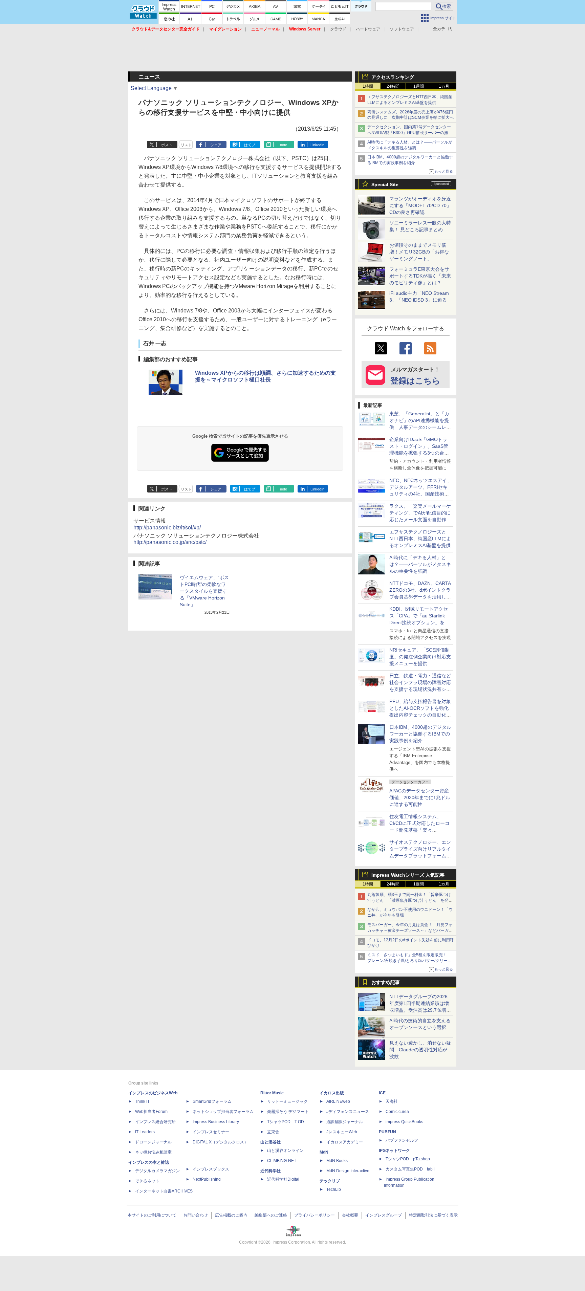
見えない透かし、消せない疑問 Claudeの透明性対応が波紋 (420, 1049)
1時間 (368, 86)
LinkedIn (317, 145)
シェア (215, 145)
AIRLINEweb (338, 1101)
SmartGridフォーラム (212, 1101)
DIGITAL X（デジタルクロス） (220, 1142)
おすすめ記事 (385, 982)
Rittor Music (272, 1093)
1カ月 (444, 86)
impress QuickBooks (404, 1121)
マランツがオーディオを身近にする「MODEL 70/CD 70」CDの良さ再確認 (420, 205)
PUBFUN (387, 1132)
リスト (186, 145)
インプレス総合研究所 (155, 1121)
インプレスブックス (211, 1169)
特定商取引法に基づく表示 (433, 1215)
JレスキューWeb (341, 1132)
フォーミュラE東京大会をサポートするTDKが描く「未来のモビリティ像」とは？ (420, 275)
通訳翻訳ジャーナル (344, 1121)
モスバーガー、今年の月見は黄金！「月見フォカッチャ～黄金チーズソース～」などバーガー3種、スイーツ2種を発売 (410, 930)
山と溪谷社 (270, 1142)
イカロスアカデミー (344, 1142)
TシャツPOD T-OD (285, 1121)
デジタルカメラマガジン (157, 1170)
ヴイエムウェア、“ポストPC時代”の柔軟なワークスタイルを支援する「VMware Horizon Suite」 (204, 591)
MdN (324, 1152)
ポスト (166, 145)
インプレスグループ (383, 1215)
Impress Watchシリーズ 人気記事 (408, 875)
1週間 (418, 86)
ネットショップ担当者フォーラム (223, 1111)
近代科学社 (270, 1170)
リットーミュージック (287, 1101)
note (283, 145)
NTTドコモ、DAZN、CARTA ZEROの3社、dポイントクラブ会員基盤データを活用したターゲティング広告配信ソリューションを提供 (420, 597)
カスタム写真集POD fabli (410, 1169)
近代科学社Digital (283, 1179)
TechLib (333, 1189)
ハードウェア (368, 29)
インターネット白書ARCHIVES (164, 1191)
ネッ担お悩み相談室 (153, 1152)
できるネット (147, 1181)
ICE (382, 1093)
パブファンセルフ (402, 1140)
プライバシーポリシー (314, 1215)
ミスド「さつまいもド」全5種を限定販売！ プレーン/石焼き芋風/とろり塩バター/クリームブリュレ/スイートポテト (409, 961)
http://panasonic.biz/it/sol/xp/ (167, 527)
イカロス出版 (332, 1093)
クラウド (338, 29)
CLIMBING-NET (281, 1160)
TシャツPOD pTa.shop (408, 1159)
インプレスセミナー (211, 1132)
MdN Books (337, 1160)
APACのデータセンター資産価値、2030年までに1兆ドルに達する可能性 (419, 797)
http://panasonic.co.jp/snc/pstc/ (170, 542)
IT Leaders (145, 1132)
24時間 (393, 86)
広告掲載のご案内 (231, 1215)
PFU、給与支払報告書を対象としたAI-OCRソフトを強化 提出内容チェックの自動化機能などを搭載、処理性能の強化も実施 (421, 715)
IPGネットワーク (394, 1150)
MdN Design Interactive (347, 1170)
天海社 (392, 1101)
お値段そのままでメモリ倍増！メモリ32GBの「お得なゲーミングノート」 (419, 251)
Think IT (142, 1101)
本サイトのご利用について (152, 1215)
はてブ (249, 145)
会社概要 (350, 1215)
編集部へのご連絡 (271, 1215)
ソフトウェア (402, 29)
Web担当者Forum (151, 1111)
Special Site (384, 184)
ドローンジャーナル (153, 1142)
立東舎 (273, 1132)
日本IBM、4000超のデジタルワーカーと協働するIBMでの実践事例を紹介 (420, 733)
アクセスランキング (392, 77)
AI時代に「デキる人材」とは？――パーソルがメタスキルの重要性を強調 (420, 564)
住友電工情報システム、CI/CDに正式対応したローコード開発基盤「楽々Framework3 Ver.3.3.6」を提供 (420, 830)
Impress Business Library (216, 1121)
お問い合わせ (195, 1215)
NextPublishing (207, 1179)
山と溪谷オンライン (285, 1150)
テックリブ (330, 1181)
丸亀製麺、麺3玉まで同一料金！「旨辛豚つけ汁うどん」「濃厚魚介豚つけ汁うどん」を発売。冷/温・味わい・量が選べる (409, 900)
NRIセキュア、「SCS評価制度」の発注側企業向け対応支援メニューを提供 (420, 656)
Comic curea (397, 1111)
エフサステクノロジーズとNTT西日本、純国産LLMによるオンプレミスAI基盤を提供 (420, 538)
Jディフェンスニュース (347, 1111)
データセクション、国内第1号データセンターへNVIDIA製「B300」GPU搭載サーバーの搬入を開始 (409, 133)
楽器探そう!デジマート (288, 1111)
